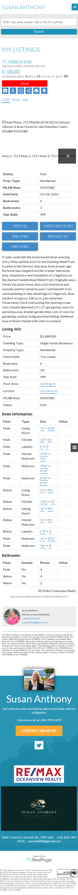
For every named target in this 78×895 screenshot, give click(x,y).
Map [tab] (25, 99)
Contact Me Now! (39, 731)
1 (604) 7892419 (31, 618)
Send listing (20, 236)
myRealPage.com (39, 860)
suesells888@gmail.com (35, 622)
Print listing (20, 246)
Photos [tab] (16, 99)
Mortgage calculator (58, 236)
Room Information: (17, 414)
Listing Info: (12, 329)
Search (39, 31)
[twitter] (39, 745)
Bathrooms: (11, 555)
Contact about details (58, 226)
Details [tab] (6, 99)
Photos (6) (20, 226)
